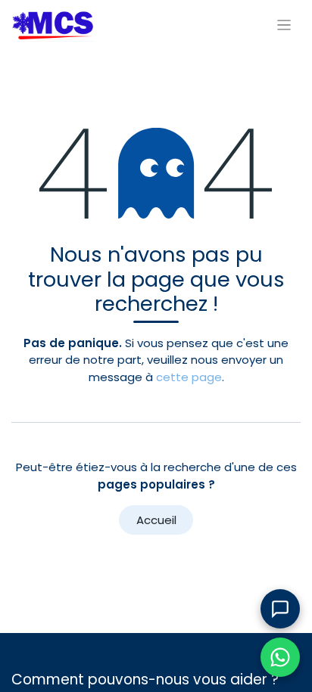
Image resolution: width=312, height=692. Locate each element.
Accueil (156, 520)
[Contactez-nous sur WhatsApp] (280, 657)
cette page (189, 377)
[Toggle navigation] (284, 25)
